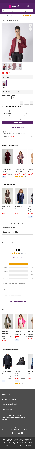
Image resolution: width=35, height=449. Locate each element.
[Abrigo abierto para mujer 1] (4, 66)
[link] (7, 163)
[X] (16, 433)
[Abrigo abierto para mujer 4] (19, 66)
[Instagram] (19, 433)
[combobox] (18, 289)
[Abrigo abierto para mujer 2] (9, 66)
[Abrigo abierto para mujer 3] (14, 66)
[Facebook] (12, 433)
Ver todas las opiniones (18, 301)
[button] (27, 15)
